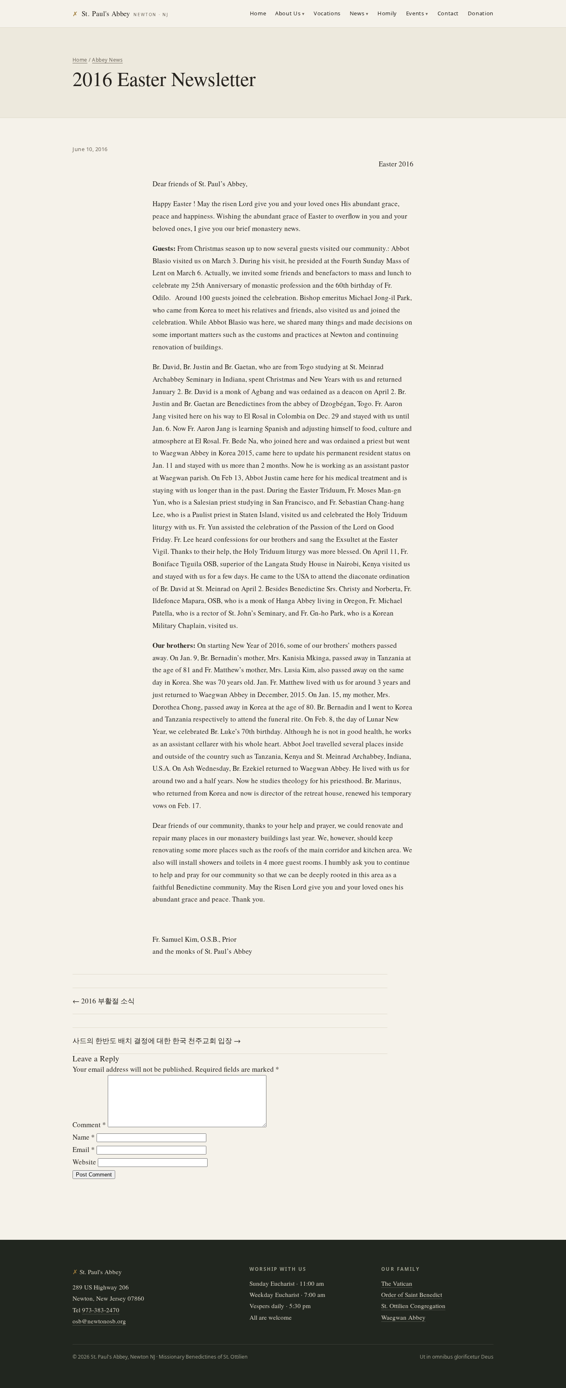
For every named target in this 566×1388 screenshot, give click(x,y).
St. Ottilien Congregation (413, 1305)
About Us (287, 13)
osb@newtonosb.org (99, 1321)
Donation (480, 13)
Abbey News (107, 59)
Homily (387, 13)
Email (84, 1149)
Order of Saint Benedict (411, 1294)
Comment (89, 1124)
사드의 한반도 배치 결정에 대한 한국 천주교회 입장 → (157, 1040)
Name (84, 1137)
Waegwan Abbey (403, 1317)
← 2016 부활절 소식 (104, 1001)
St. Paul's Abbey (121, 13)
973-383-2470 (100, 1310)
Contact (448, 13)
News (357, 13)
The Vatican (396, 1283)
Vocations (327, 13)
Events (415, 13)
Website (84, 1162)
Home (258, 13)
